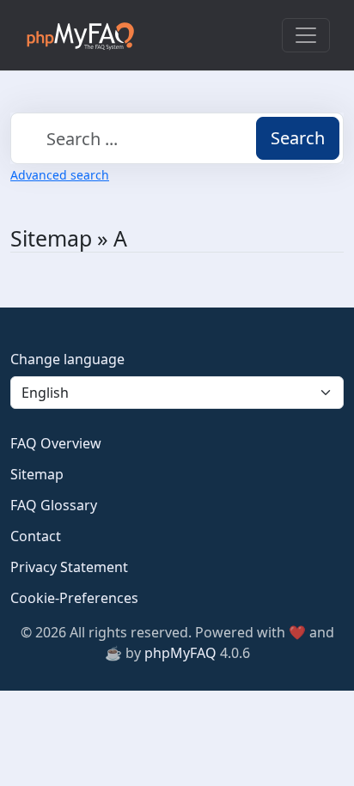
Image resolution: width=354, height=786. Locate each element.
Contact (35, 536)
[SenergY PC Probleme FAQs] (80, 35)
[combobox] (177, 138)
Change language (67, 359)
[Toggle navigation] (306, 35)
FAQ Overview (55, 443)
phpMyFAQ (180, 652)
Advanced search (59, 175)
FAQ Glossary (53, 505)
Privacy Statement (69, 567)
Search (298, 137)
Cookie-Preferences (74, 597)
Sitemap (37, 474)
